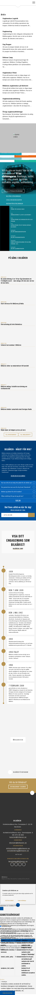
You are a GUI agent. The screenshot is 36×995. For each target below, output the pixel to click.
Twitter (16, 864)
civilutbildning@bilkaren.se (18, 851)
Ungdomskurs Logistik (10, 18)
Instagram (20, 864)
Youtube (24, 864)
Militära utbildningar (13, 196)
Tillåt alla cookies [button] (9, 900)
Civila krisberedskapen (14, 200)
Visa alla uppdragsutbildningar (13, 191)
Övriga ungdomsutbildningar (13, 112)
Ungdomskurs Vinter (10, 73)
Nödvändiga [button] (4, 924)
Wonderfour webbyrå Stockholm (20, 878)
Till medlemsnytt (25, 434)
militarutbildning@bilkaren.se (18, 848)
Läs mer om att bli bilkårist (18, 475)
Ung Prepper (7, 44)
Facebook (12, 864)
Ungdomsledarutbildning (11, 99)
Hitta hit (18, 854)
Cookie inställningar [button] (22, 900)
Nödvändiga (6, 926)
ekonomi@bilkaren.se (18, 843)
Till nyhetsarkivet (11, 434)
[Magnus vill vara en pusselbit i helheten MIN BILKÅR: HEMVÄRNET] (3, 156)
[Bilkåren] (18, 3)
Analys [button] (2, 979)
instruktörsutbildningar (14, 203)
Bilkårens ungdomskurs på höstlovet (15, 86)
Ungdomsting (7, 31)
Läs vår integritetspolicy (8, 897)
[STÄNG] (1, 908)
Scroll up (32, 793)
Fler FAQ (18, 500)
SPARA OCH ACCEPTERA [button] (7, 993)
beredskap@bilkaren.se (18, 861)
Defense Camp (8, 57)
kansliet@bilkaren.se (18, 837)
